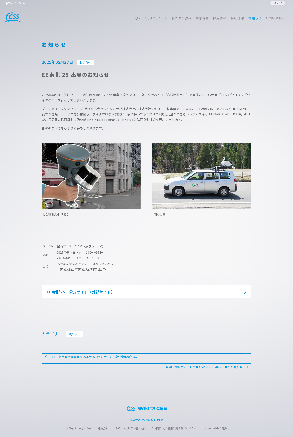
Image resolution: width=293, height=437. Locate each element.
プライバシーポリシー (79, 428)
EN (281, 2)
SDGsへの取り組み (216, 428)
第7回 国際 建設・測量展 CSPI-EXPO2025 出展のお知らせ (204, 367)
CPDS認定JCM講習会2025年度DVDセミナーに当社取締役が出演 (93, 357)
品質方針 (103, 428)
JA (274, 2)
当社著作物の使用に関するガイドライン (175, 428)
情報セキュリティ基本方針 (130, 428)
